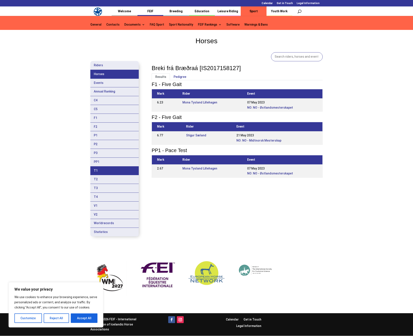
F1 (95, 118)
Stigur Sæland (196, 135)
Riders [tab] (98, 65)
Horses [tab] (99, 74)
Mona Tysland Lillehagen (199, 102)
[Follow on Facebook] (171, 319)
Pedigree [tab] (180, 77)
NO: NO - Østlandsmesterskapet (270, 107)
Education (202, 11)
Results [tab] (160, 77)
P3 (95, 153)
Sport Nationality (181, 24)
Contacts (113, 24)
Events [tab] (98, 83)
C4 (95, 100)
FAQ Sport (157, 24)
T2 (96, 179)
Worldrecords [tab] (104, 223)
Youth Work (279, 11)
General (96, 24)
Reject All (56, 318)
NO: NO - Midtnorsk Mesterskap (258, 140)
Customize (28, 318)
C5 (95, 109)
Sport (254, 11)
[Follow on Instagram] (180, 319)
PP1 (96, 161)
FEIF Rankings (207, 24)
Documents (132, 24)
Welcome (124, 11)
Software (233, 24)
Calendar (267, 3)
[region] (56, 304)
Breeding (176, 11)
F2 (95, 126)
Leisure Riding (227, 11)
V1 (95, 205)
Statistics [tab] (101, 232)
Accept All (84, 318)
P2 (95, 144)
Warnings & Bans (256, 24)
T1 (96, 170)
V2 (95, 214)
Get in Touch (285, 3)
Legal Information (308, 3)
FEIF (150, 11)
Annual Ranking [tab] (104, 91)
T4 (96, 197)
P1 (95, 135)
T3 (96, 188)
